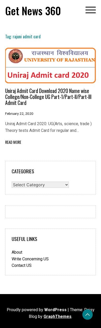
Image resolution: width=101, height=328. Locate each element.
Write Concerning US (30, 258)
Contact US (22, 265)
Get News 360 (33, 10)
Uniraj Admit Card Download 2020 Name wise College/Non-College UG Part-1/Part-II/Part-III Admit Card (48, 97)
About (17, 252)
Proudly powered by (37, 309)
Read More (13, 142)
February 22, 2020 (19, 113)
